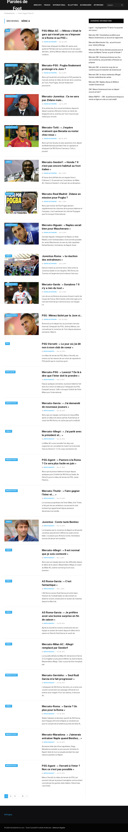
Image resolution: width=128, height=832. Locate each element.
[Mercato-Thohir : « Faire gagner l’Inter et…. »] (21, 499)
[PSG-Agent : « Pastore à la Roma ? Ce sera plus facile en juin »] (21, 468)
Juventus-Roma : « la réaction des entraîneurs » (60, 258)
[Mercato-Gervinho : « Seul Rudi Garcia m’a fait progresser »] (21, 684)
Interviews (98, 5)
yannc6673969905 (50, 42)
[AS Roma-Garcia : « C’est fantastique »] (21, 590)
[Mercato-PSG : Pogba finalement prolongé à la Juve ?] (21, 74)
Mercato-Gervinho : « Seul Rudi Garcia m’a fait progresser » (60, 677)
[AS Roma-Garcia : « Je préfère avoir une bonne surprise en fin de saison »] (21, 621)
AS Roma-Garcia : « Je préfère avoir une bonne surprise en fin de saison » (60, 616)
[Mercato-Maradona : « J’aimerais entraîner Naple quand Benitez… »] (21, 743)
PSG (7, 30)
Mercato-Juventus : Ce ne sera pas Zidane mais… (60, 98)
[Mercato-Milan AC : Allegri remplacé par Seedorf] (21, 653)
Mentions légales (59, 828)
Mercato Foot (11, 65)
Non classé (10, 372)
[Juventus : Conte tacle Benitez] (21, 530)
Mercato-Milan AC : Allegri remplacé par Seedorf (57, 646)
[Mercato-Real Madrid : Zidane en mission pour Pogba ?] (21, 202)
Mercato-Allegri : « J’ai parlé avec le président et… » (62, 433)
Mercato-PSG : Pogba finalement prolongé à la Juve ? (61, 67)
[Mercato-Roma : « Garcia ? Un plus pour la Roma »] (21, 715)
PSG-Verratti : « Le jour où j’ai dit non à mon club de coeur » (61, 345)
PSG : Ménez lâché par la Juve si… (62, 315)
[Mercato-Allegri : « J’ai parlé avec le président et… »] (21, 440)
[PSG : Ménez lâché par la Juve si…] (21, 324)
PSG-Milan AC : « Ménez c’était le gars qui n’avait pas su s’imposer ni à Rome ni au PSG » (61, 34)
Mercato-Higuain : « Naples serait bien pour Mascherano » (61, 227)
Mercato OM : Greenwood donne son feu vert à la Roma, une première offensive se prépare (105, 59)
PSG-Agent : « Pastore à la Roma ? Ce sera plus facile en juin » (61, 461)
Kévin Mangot (49, 351)
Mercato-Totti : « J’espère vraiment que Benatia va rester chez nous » (60, 131)
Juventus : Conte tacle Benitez (60, 522)
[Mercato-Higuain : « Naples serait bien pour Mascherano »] (21, 234)
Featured (9, 193)
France (47, 5)
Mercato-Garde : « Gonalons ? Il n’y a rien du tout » (60, 286)
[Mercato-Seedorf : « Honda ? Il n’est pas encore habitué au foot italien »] (21, 171)
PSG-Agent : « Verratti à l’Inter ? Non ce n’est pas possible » (61, 767)
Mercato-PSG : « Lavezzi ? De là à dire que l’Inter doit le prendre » (61, 374)
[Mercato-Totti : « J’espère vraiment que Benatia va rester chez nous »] (21, 136)
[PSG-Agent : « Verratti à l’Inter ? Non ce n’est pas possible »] (21, 774)
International (59, 5)
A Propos (8, 814)
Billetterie (73, 5)
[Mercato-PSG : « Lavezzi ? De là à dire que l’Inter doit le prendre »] (21, 381)
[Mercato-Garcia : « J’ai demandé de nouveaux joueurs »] (21, 412)
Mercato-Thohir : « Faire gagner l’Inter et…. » (61, 492)
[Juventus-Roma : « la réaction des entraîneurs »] (21, 265)
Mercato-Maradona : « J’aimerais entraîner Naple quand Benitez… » (62, 736)
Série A (8, 162)
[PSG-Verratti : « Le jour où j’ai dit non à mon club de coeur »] (21, 352)
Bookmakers (85, 5)
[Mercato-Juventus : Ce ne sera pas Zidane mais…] (21, 105)
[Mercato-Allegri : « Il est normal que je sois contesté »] (21, 559)
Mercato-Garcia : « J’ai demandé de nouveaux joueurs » (61, 405)
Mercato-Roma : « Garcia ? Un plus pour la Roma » (59, 708)
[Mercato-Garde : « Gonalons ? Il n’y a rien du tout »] (21, 293)
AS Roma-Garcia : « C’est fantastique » (56, 583)
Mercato (38, 5)
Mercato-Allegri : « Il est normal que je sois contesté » (61, 552)
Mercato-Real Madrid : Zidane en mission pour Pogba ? (61, 195)
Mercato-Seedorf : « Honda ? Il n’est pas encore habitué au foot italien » (61, 166)
